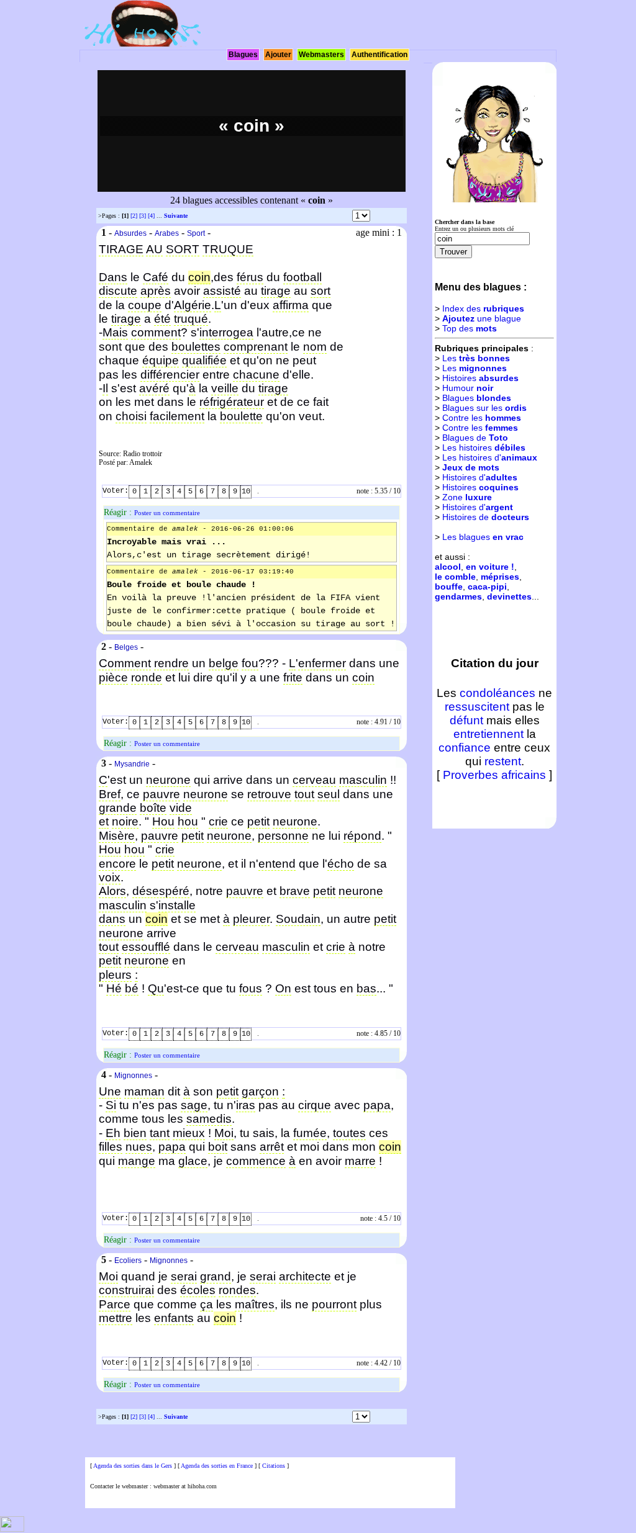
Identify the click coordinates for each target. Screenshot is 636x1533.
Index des (483, 308)
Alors (112, 890)
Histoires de (485, 517)
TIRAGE (121, 249)
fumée (310, 1133)
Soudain (298, 918)
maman (144, 1091)
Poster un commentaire (167, 512)
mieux (189, 1133)
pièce (113, 677)
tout (304, 794)
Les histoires (483, 447)
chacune (256, 374)
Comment (125, 663)
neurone (168, 779)
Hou (163, 821)
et (104, 821)
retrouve (269, 794)
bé (132, 988)
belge (223, 663)
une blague (481, 318)
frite (292, 677)
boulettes (195, 346)
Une (110, 1091)
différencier (169, 374)
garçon (260, 1091)
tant (160, 1133)
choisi (131, 416)
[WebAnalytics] (12, 1529)
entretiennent (488, 733)
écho (340, 863)
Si (111, 1105)
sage (194, 1105)
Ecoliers (128, 1260)
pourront (334, 1304)
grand (215, 1276)
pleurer (251, 918)
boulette (241, 416)
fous (250, 988)
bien (135, 1133)
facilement (177, 416)
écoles (198, 1290)
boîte (153, 807)
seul (328, 794)
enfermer (322, 663)
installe (177, 905)
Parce (114, 1304)
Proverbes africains (494, 774)
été (162, 318)
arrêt (272, 1146)
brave (294, 890)
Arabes (167, 233)
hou (188, 821)
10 (246, 491)
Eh (113, 1133)
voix (109, 877)
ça (206, 1304)
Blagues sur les (484, 408)
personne (283, 835)
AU (154, 249)
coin (363, 677)
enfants (174, 1317)
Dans (113, 277)
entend (277, 863)
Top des (469, 328)
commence (256, 1160)
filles (110, 1146)
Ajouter (278, 54)
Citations (273, 1465)
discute (118, 290)
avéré (154, 388)
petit (258, 821)
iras (245, 1105)
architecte (305, 1276)
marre (360, 1160)
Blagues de (475, 438)
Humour (467, 388)
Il (105, 388)
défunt (466, 720)
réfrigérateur (231, 401)
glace (192, 1160)
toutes (349, 1133)
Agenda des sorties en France (217, 1465)
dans (112, 918)
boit (217, 1146)
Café (155, 277)
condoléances (497, 692)
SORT (182, 249)
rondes (237, 1290)
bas (366, 988)
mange (136, 1160)
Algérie (192, 305)
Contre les (481, 418)
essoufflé (146, 946)
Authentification (379, 54)
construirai (126, 1290)
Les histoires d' (489, 457)
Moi (224, 1133)
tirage (276, 290)
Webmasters (321, 54)
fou (250, 663)
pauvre (161, 794)
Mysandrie (132, 764)
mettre (115, 1317)
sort (320, 290)
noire (125, 821)
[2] (133, 215)
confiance (464, 747)
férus (250, 277)
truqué (191, 318)
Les (476, 358)
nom (315, 346)
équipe (160, 360)
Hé (114, 988)
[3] (142, 215)
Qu (156, 988)
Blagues (243, 54)
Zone (467, 497)
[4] (151, 215)
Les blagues (483, 537)
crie (218, 821)
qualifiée (204, 360)
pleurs (115, 974)
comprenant (256, 346)
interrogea (226, 332)
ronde (146, 677)
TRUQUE (227, 249)
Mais (115, 332)
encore (117, 863)
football (302, 277)
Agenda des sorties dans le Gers (132, 1465)
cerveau (314, 779)
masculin (363, 779)
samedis (209, 1118)
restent (502, 761)
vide (181, 807)
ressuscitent (477, 706)
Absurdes (130, 233)
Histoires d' (479, 477)
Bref (109, 794)
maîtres (255, 1304)
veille (224, 388)
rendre (171, 663)
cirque (314, 1105)
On (283, 988)
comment (156, 332)
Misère (117, 835)
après (155, 290)
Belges (126, 647)
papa (377, 1105)
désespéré (160, 890)
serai (184, 1276)
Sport (196, 233)
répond (362, 835)
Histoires (480, 378)
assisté (222, 290)
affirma (291, 305)
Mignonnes (133, 1075)
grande (118, 807)
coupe (144, 305)
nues (138, 1146)
